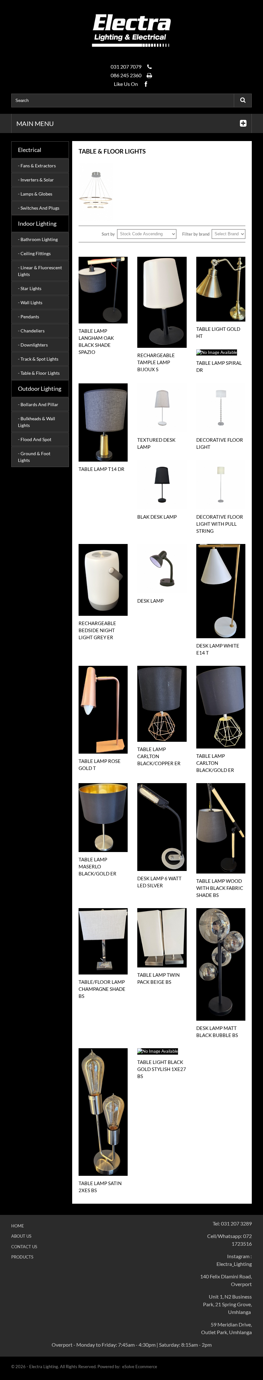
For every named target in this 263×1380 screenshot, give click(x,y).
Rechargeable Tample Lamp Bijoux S (156, 362)
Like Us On (126, 84)
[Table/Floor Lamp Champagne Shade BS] (103, 941)
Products (22, 1256)
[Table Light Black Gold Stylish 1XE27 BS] (161, 1051)
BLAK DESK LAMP (157, 517)
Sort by (108, 234)
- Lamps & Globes (35, 194)
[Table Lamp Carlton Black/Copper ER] (161, 703)
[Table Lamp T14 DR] (103, 422)
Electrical (29, 149)
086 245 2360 (126, 75)
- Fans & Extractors (37, 165)
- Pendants (28, 316)
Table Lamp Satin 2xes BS (100, 1186)
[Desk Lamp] (161, 568)
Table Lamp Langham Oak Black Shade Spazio (96, 341)
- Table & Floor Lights (39, 373)
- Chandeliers (31, 330)
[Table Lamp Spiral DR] (220, 352)
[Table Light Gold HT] (220, 289)
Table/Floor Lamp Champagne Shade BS (102, 989)
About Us (21, 1236)
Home (17, 1225)
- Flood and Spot (34, 439)
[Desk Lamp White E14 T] (220, 591)
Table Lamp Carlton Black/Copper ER (159, 756)
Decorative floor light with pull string (219, 524)
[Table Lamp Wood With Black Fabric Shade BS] (220, 828)
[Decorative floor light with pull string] (220, 484)
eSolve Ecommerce (139, 1366)
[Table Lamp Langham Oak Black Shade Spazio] (103, 290)
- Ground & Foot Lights (34, 457)
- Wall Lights (30, 302)
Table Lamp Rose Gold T (100, 764)
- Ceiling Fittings (34, 253)
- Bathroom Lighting (38, 239)
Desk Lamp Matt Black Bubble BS (217, 1031)
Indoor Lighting (37, 223)
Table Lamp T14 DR (101, 469)
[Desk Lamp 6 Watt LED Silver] (161, 827)
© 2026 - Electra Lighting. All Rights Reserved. (54, 1366)
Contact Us (24, 1246)
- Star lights (29, 288)
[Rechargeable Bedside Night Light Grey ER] (103, 580)
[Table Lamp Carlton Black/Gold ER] (220, 707)
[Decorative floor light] (220, 407)
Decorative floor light (219, 443)
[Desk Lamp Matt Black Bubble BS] (220, 964)
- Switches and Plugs (38, 208)
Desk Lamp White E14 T (217, 649)
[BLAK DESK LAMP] (161, 484)
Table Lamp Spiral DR (219, 366)
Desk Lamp (150, 601)
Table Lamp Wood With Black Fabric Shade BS (219, 888)
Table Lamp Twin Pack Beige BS (158, 978)
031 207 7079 (126, 66)
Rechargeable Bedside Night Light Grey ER (97, 630)
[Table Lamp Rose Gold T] (103, 710)
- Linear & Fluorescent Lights (40, 271)
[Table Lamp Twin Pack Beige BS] (161, 937)
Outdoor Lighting (39, 388)
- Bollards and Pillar (38, 404)
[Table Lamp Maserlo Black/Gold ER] (103, 817)
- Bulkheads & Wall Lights (36, 422)
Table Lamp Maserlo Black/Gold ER (97, 866)
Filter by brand (195, 234)
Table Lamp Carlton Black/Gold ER (215, 763)
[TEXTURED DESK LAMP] (161, 407)
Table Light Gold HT (218, 332)
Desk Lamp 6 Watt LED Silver (159, 881)
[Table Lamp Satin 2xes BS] (103, 1112)
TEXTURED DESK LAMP (156, 443)
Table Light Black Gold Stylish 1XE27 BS (161, 1069)
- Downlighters (33, 344)
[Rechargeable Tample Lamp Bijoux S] (161, 302)
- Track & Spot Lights (38, 359)
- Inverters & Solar (36, 179)
